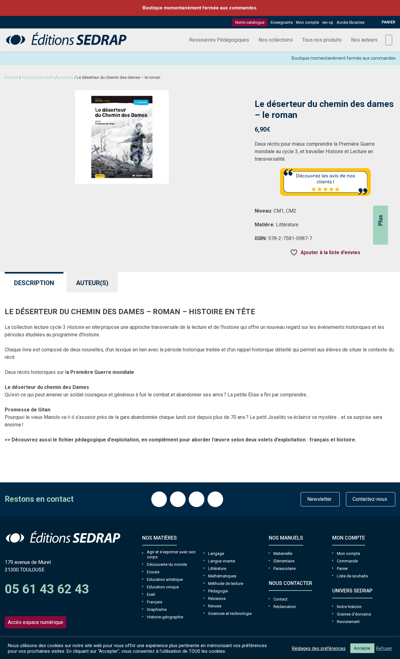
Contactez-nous (369, 499)
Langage (216, 553)
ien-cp (327, 22)
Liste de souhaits (352, 576)
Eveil (151, 594)
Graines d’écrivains (354, 614)
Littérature (217, 568)
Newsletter (319, 499)
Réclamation (284, 606)
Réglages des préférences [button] (319, 648)
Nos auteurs (364, 40)
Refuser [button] (384, 648)
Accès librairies (350, 22)
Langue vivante (221, 561)
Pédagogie (218, 591)
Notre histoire (349, 606)
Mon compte (307, 22)
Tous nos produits (322, 40)
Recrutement (348, 621)
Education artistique (165, 579)
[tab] (34, 282)
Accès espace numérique (35, 622)
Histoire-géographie (165, 617)
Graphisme (157, 609)
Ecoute (153, 572)
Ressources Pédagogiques (219, 40)
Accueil (11, 77)
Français (154, 602)
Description (34, 283)
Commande (347, 561)
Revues (214, 606)
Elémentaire (283, 561)
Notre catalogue (249, 22)
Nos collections (275, 40)
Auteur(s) (92, 283)
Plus (380, 220)
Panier (342, 568)
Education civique (163, 587)
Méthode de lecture (225, 583)
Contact (280, 599)
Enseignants (282, 22)
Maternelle (282, 553)
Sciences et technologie (230, 613)
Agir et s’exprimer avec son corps (171, 554)
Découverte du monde (167, 564)
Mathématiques (222, 576)
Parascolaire (284, 568)
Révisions (217, 598)
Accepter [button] (362, 648)
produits (65, 77)
